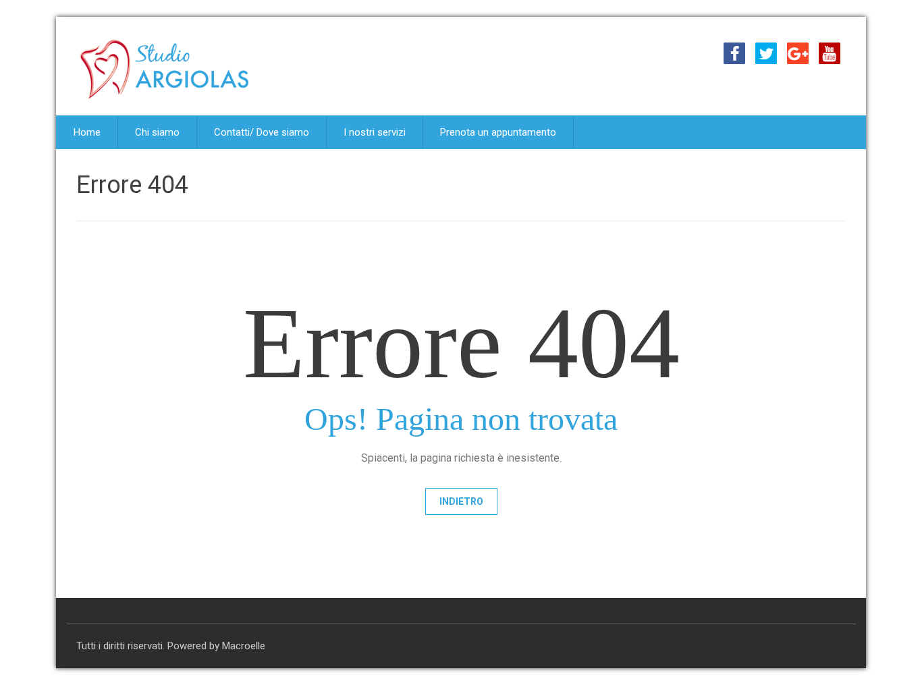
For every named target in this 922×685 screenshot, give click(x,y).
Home (87, 132)
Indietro (461, 501)
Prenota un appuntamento (498, 132)
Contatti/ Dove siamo (261, 132)
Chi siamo (157, 132)
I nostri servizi (375, 132)
